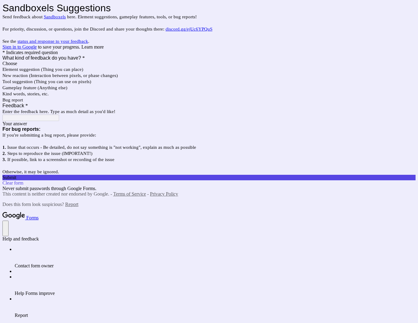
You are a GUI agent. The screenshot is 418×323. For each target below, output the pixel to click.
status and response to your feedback (52, 41)
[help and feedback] (5, 228)
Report (71, 204)
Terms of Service (129, 193)
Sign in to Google (19, 47)
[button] (209, 177)
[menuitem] (215, 258)
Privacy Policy (164, 193)
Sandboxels (55, 16)
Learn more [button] (92, 47)
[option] (209, 63)
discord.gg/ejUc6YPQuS (189, 29)
